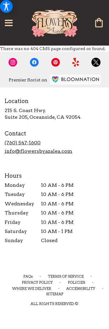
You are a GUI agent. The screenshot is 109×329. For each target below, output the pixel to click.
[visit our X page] (96, 62)
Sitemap (54, 294)
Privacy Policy (37, 282)
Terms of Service (66, 276)
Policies (76, 282)
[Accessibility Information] (6, 6)
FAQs (28, 276)
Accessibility (80, 288)
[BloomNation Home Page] (75, 79)
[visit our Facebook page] (34, 62)
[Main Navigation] (9, 23)
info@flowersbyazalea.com (38, 151)
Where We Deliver (31, 288)
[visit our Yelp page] (75, 62)
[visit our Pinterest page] (56, 62)
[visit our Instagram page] (13, 62)
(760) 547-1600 (23, 143)
